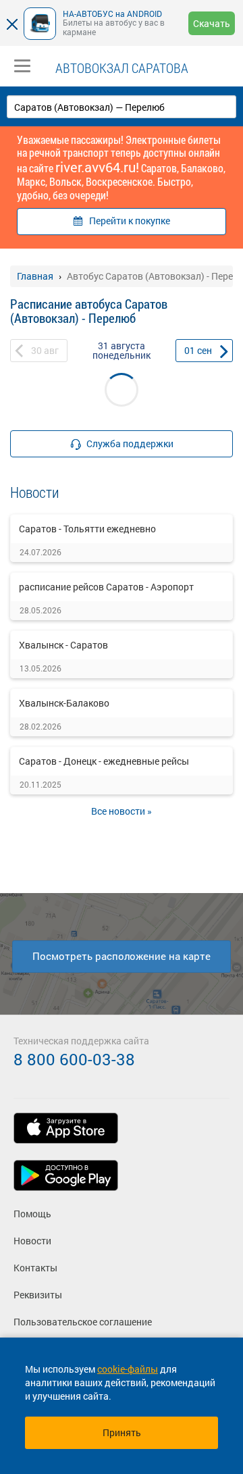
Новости (32, 1240)
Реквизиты (38, 1294)
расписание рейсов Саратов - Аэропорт (106, 586)
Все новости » (121, 811)
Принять (122, 1432)
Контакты (35, 1267)
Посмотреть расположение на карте (121, 956)
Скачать (211, 23)
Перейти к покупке (129, 220)
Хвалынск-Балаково (64, 702)
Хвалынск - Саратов (63, 644)
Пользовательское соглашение (83, 1321)
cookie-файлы (127, 1369)
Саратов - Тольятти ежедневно (87, 528)
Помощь (32, 1213)
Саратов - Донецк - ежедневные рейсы (104, 761)
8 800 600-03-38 (74, 1059)
